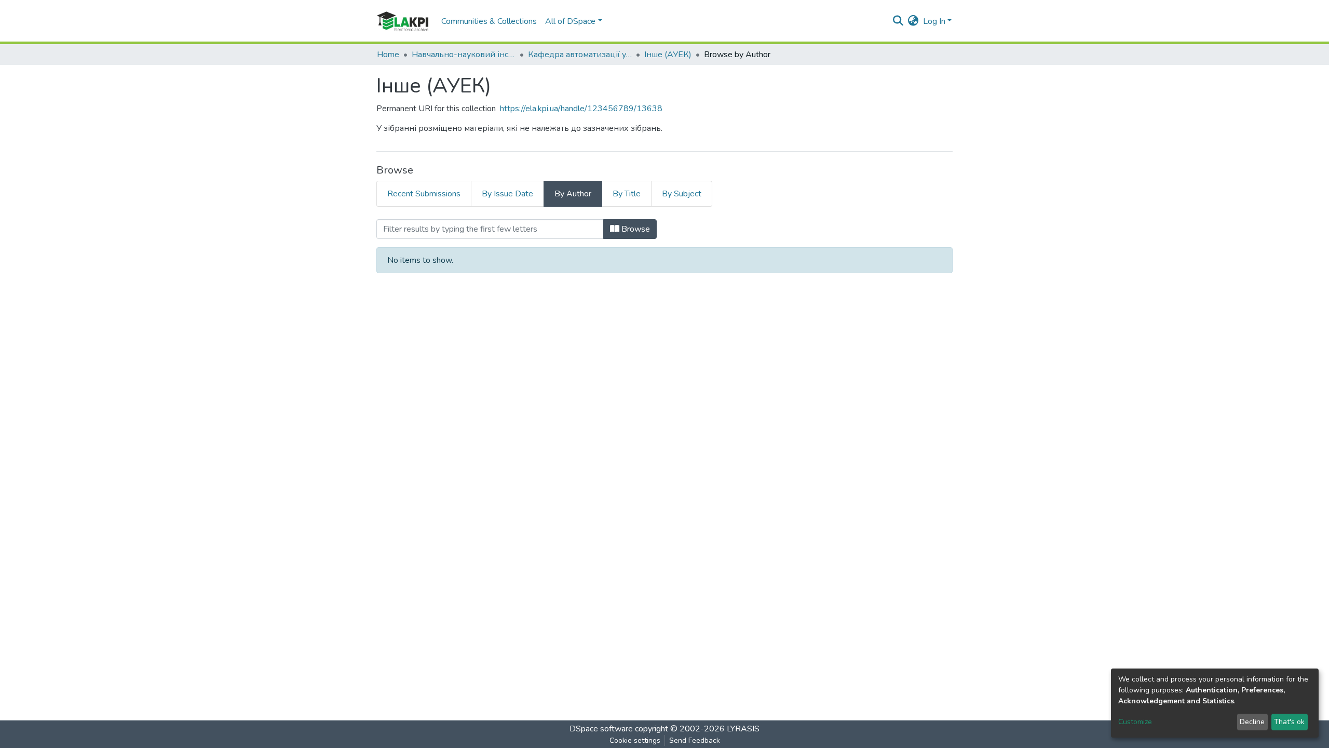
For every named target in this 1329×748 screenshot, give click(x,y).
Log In (934, 21)
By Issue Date (507, 193)
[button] (913, 21)
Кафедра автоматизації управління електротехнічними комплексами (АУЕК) (580, 54)
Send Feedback (694, 740)
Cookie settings (634, 740)
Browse (634, 229)
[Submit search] (898, 21)
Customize (1135, 722)
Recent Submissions (423, 193)
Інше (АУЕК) (667, 54)
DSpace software (601, 728)
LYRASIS (743, 728)
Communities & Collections (489, 21)
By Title (627, 193)
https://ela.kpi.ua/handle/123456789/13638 (581, 108)
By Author (572, 193)
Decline (1252, 722)
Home (388, 54)
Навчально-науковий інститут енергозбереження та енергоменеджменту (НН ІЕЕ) (464, 54)
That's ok (1289, 722)
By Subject (681, 193)
